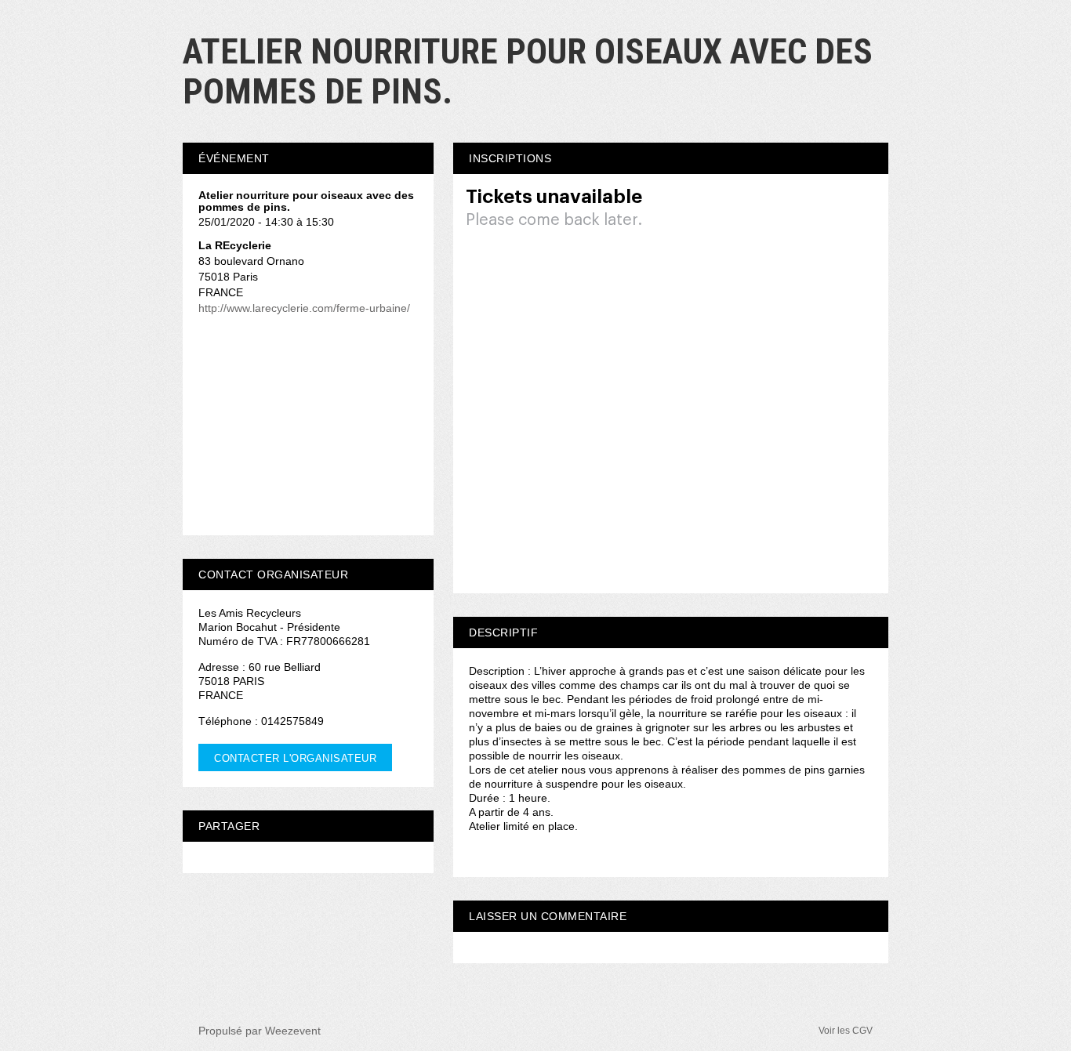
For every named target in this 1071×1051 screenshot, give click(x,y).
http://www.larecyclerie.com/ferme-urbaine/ (304, 308)
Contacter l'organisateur (295, 758)
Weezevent (293, 1030)
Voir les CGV (846, 1030)
